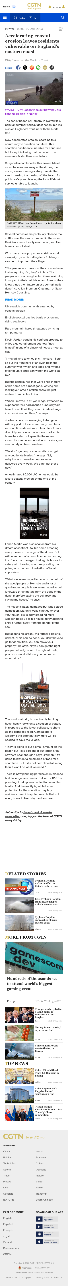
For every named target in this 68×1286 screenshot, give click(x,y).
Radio (21, 17)
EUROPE (8, 1199)
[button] (9, 100)
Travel (6, 1175)
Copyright (27, 1277)
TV (35, 17)
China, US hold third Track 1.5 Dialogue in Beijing (47, 1073)
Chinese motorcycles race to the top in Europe (46, 1048)
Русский (7, 1242)
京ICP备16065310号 (45, 1263)
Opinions (41, 1169)
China (6, 1151)
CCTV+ (7, 1254)
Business (41, 1157)
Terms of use (12, 1277)
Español (8, 1224)
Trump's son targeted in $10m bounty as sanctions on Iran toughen (48, 1013)
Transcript (41, 1193)
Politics (7, 1157)
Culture (40, 1163)
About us (58, 1277)
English (7, 1218)
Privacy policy (43, 1277)
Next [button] (60, 208)
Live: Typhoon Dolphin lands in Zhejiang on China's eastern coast (48, 902)
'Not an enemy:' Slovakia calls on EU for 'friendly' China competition (48, 1110)
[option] (34, 208)
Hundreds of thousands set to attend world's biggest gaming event (32, 983)
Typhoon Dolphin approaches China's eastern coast (46, 920)
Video (39, 1181)
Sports (7, 1169)
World (39, 1151)
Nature (40, 1175)
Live (5, 1187)
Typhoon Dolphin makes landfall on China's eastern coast (46, 883)
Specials (8, 1193)
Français (8, 1230)
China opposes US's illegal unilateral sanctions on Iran (46, 1091)
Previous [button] (8, 208)
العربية (6, 1236)
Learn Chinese (44, 1199)
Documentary (11, 1248)
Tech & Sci (9, 1163)
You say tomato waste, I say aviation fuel (48, 1028)
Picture (7, 1181)
